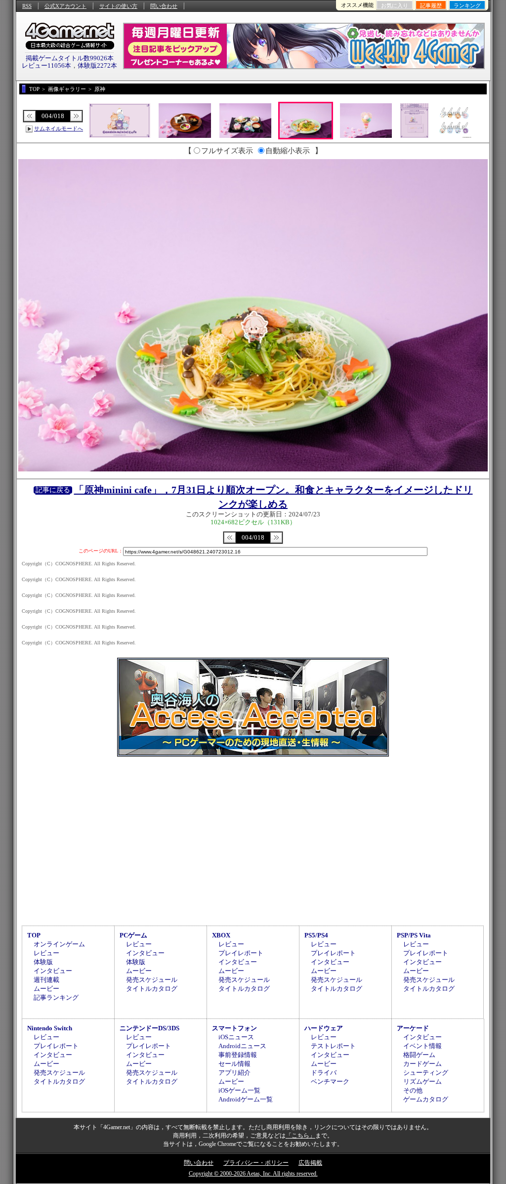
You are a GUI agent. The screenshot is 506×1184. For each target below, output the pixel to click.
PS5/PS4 (316, 935)
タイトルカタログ (151, 988)
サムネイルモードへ (58, 128)
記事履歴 (431, 5)
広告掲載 (310, 1162)
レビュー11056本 (46, 65)
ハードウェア (323, 1028)
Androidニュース (242, 1046)
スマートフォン (234, 1028)
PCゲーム (133, 935)
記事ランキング (56, 997)
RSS (27, 6)
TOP (34, 935)
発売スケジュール (151, 979)
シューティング (425, 1072)
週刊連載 (46, 979)
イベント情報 (422, 1046)
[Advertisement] (253, 839)
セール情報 (234, 1063)
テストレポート (333, 1046)
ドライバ (324, 1072)
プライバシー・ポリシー (256, 1162)
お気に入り (394, 5)
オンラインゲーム (59, 944)
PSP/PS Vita (414, 935)
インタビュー (53, 970)
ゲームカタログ (425, 1099)
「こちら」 (300, 1135)
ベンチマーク (330, 1081)
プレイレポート (240, 953)
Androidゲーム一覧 (245, 1099)
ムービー (46, 988)
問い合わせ (163, 6)
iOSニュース (236, 1037)
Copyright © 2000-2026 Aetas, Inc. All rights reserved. (253, 1173)
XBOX (221, 935)
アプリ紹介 (234, 1072)
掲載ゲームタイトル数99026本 (70, 58)
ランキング (467, 5)
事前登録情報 (237, 1054)
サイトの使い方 (118, 6)
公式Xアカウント (65, 6)
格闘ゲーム (419, 1054)
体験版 (43, 962)
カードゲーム (422, 1063)
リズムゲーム (422, 1081)
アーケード (413, 1028)
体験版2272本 (97, 65)
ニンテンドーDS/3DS (149, 1028)
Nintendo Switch (49, 1028)
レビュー (46, 953)
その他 (412, 1090)
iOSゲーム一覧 (239, 1090)
